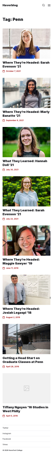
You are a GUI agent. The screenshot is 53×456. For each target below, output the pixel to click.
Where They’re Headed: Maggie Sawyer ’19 (21, 261)
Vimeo (5, 444)
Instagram (7, 433)
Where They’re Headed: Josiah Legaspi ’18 (21, 310)
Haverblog (10, 5)
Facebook (7, 439)
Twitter (5, 428)
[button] (43, 5)
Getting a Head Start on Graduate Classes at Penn (23, 360)
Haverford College (15, 450)
